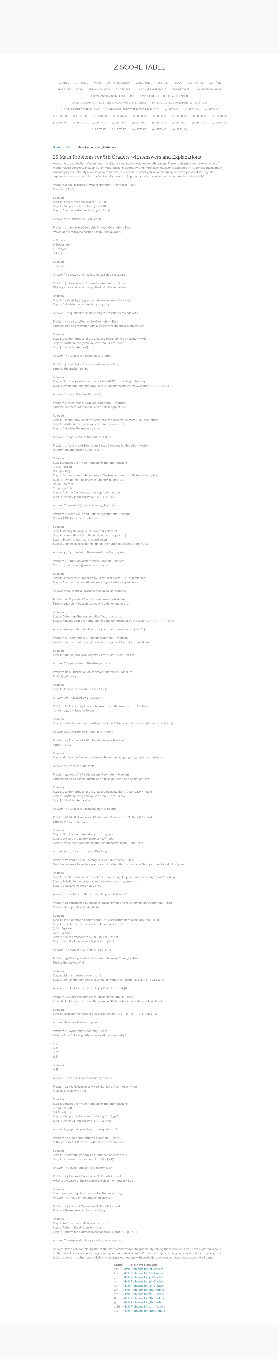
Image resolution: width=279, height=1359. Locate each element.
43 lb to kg (139, 116)
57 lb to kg (179, 122)
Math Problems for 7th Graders (143, 1294)
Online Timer (181, 89)
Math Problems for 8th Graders (143, 1298)
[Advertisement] (114, 26)
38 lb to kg (60, 116)
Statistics (81, 82)
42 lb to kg (120, 116)
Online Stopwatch (208, 89)
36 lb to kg (191, 109)
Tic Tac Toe (123, 89)
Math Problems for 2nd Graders (143, 1273)
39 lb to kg (80, 116)
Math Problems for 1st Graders (143, 1269)
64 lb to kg (159, 129)
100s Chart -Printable (151, 89)
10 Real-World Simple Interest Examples (179, 102)
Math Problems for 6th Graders (143, 1290)
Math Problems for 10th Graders (144, 1306)
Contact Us (195, 82)
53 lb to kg (119, 122)
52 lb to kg (99, 122)
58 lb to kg (199, 122)
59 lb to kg (219, 122)
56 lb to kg (159, 122)
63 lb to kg (139, 129)
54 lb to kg (139, 122)
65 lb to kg (179, 129)
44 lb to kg (159, 116)
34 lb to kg (171, 109)
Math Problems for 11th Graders (144, 1310)
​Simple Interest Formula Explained (164, 96)
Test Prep (162, 82)
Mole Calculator (70, 89)
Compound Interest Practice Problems (131, 109)
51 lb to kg (80, 122)
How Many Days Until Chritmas (112, 96)
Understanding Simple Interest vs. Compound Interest (109, 102)
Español (215, 82)
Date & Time (143, 82)
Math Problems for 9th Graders (143, 1302)
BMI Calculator (99, 89)
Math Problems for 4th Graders (143, 1281)
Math (97, 82)
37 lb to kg (211, 109)
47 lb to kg (199, 116)
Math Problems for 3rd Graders (143, 1277)
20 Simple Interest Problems (80, 109)
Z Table (64, 82)
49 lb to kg (60, 122)
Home (56, 147)
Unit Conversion (118, 82)
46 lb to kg (179, 116)
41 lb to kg (100, 116)
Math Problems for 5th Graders (143, 1285)
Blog (178, 82)
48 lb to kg (219, 116)
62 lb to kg (119, 129)
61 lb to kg (99, 129)
